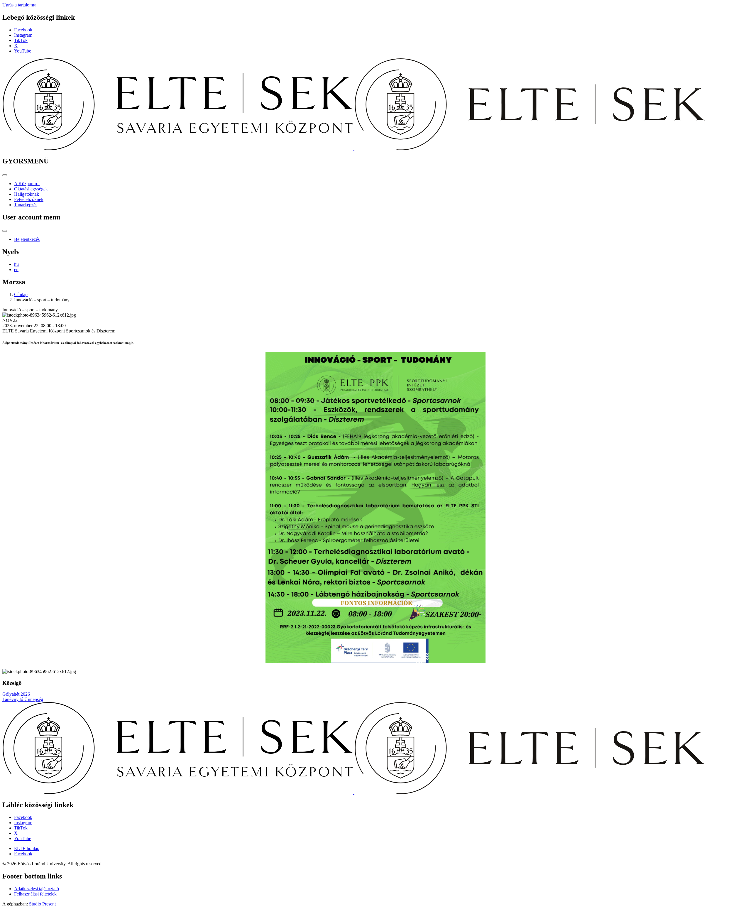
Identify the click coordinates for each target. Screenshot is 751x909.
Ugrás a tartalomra (19, 4)
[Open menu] (4, 175)
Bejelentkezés (27, 239)
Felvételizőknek (28, 199)
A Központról (27, 183)
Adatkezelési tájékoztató (36, 888)
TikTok (21, 40)
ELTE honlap (26, 848)
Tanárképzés (25, 204)
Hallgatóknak (26, 194)
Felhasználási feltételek (35, 893)
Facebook (23, 29)
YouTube (22, 50)
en (16, 269)
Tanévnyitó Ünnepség (22, 699)
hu (16, 264)
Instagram (23, 35)
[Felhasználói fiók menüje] (4, 231)
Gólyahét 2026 (16, 694)
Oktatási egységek (31, 188)
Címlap (21, 294)
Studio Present (42, 903)
